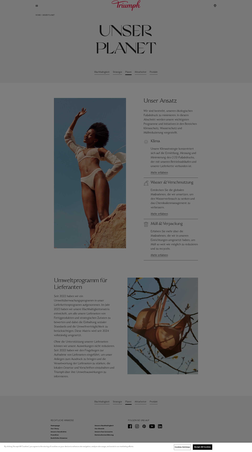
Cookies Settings (182, 447)
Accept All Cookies (202, 447)
